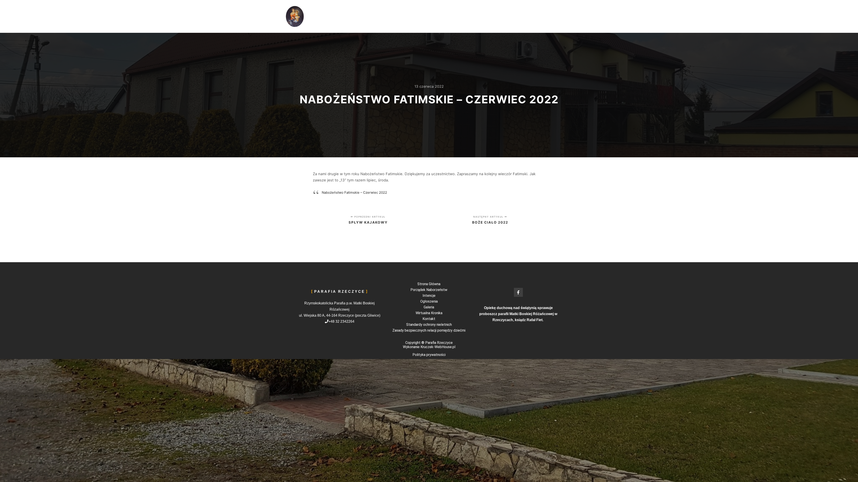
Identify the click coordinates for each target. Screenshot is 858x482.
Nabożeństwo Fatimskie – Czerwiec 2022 (354, 192)
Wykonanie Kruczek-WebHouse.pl (429, 347)
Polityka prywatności (429, 355)
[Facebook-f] (518, 292)
